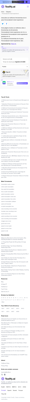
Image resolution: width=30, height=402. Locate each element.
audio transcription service (7, 194)
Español (9, 390)
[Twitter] (2, 374)
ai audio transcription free (7, 206)
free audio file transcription (7, 189)
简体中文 (8, 387)
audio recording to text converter (9, 216)
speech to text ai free (6, 228)
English (3, 387)
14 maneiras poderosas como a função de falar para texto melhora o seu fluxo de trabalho (14, 160)
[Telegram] (5, 374)
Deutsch (15, 390)
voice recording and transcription (9, 218)
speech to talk (4, 231)
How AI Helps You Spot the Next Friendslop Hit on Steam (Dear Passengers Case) (13, 258)
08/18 (7, 308)
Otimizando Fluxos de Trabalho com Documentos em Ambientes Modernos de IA (14, 319)
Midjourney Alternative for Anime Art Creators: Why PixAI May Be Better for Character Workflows (13, 238)
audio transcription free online (8, 199)
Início (2, 11)
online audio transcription (7, 186)
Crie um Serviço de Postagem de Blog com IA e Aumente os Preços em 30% (12, 331)
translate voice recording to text (9, 211)
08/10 (7, 311)
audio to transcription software (8, 201)
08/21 (3, 308)
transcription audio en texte (7, 184)
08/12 (22, 308)
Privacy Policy (4, 365)
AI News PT (4, 284)
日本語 (24, 387)
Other (3, 302)
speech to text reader (6, 226)
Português (3, 390)
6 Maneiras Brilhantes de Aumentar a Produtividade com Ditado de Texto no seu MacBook (15, 144)
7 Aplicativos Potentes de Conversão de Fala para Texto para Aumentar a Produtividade (15, 104)
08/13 (17, 308)
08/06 (17, 311)
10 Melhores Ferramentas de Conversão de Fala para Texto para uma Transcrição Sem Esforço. (14, 108)
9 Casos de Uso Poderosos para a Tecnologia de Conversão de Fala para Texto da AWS (13, 172)
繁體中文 (14, 387)
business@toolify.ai (6, 372)
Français (20, 390)
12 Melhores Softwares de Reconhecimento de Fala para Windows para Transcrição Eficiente (14, 164)
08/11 (3, 311)
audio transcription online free (8, 196)
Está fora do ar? (5, 291)
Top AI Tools (4, 289)
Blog (2, 281)
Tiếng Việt (3, 394)
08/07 (12, 311)
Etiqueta (8, 11)
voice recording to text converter (9, 209)
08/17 (12, 308)
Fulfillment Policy (5, 363)
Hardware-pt (4, 286)
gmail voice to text (5, 223)
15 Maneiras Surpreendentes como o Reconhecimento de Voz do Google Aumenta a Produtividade (14, 116)
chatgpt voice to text (6, 221)
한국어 (19, 387)
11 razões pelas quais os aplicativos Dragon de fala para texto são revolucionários (13, 136)
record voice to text (6, 213)
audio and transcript (6, 204)
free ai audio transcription (7, 191)
